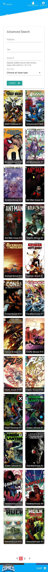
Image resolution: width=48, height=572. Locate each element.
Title (8, 50)
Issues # (10, 58)
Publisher (11, 39)
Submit (14, 83)
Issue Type (10, 69)
